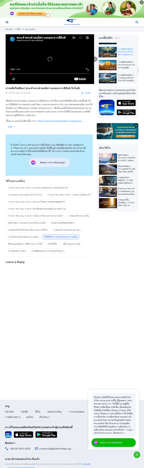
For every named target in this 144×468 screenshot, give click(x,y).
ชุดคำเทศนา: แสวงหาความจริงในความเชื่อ (26, 223)
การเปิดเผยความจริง (17, 251)
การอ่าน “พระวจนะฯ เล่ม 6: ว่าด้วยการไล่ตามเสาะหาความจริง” (35, 216)
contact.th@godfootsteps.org (55, 448)
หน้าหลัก (9, 29)
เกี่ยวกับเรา (44, 417)
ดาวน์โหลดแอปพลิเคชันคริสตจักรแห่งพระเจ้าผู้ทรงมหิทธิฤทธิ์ (39, 427)
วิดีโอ (37, 411)
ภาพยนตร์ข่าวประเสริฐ (79, 216)
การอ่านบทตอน (76, 411)
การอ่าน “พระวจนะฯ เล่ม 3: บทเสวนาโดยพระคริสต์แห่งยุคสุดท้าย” (36, 201)
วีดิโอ (18, 29)
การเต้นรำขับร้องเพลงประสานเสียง (23, 237)
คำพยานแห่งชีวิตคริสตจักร (62, 223)
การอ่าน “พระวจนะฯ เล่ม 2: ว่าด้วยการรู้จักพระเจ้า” (70, 194)
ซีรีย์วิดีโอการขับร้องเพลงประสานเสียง (61, 237)
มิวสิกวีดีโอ (52, 244)
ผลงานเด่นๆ (30, 29)
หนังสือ (24, 411)
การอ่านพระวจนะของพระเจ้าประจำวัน (25, 194)
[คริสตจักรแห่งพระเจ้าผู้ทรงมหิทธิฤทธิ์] (72, 22)
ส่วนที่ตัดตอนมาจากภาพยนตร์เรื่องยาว (48, 251)
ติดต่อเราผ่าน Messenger (111, 442)
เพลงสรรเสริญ (55, 411)
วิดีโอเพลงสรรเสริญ (71, 244)
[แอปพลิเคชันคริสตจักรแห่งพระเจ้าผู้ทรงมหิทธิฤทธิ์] (106, 107)
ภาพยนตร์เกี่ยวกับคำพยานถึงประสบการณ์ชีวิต (28, 230)
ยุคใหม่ (29, 417)
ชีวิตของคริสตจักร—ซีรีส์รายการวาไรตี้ (25, 244)
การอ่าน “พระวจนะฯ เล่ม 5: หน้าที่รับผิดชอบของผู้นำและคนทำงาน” (37, 209)
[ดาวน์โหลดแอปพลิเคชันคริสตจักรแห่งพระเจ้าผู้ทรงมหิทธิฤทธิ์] (8, 434)
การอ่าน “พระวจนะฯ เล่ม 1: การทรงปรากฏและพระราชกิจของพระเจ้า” (38, 187)
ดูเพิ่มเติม (87, 464)
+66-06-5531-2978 (20, 448)
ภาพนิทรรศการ (12, 417)
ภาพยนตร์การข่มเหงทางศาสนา (67, 230)
